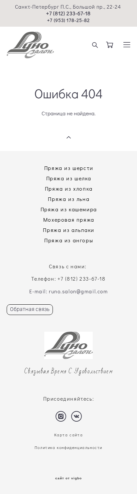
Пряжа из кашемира (69, 209)
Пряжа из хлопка (69, 188)
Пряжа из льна (68, 198)
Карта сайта (68, 434)
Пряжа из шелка (68, 178)
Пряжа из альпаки (68, 229)
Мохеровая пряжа (68, 219)
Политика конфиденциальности (68, 447)
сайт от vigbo (68, 478)
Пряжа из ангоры (68, 240)
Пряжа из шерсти (68, 167)
